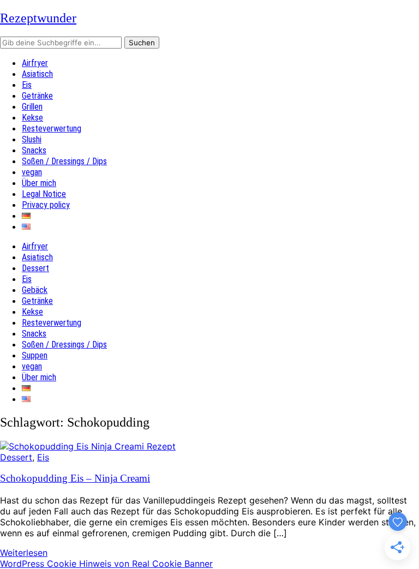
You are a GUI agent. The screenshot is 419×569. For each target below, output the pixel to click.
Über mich (39, 183)
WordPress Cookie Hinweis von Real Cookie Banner (106, 563)
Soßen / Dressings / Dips (64, 161)
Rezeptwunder (38, 18)
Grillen (32, 106)
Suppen (34, 355)
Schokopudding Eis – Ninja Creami (75, 478)
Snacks (34, 150)
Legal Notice (44, 194)
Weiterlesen (23, 552)
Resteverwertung (51, 128)
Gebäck (34, 290)
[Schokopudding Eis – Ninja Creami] (88, 446)
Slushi (31, 139)
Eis (27, 85)
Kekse (32, 117)
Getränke (37, 96)
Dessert (35, 268)
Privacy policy (46, 205)
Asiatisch (37, 74)
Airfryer (35, 63)
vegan (32, 172)
